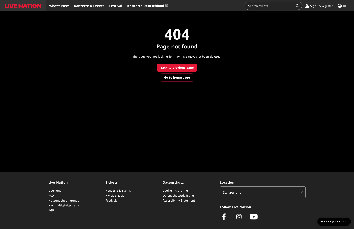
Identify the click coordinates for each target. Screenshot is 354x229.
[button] (23, 5)
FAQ (51, 195)
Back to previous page (177, 67)
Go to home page (177, 77)
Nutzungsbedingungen (64, 200)
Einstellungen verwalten (334, 221)
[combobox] (271, 6)
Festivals (111, 200)
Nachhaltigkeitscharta (63, 205)
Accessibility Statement (179, 200)
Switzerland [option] (232, 192)
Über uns (54, 191)
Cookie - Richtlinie (175, 191)
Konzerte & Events (118, 191)
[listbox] (262, 192)
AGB (51, 210)
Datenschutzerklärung (178, 195)
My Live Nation (116, 195)
